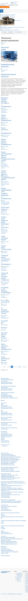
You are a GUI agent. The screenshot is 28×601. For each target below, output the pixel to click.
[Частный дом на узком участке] (5, 340)
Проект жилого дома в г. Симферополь (6, 142)
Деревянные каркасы (6, 540)
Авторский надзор (5, 495)
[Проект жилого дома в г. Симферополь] (5, 147)
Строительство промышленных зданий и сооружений (13, 520)
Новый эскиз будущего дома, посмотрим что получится (5, 222)
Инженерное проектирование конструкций (11, 457)
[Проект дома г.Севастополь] (5, 252)
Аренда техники (4, 553)
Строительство (4, 505)
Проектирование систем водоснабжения (10, 459)
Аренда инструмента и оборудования (9, 551)
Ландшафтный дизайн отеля (7, 479)
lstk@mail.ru (13, 3)
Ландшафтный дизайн (6, 473)
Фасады (3, 438)
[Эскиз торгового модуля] (5, 242)
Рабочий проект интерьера (7, 469)
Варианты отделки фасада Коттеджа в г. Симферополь (6, 102)
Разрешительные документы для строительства (12, 481)
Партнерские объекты (6, 436)
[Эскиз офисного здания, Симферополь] (5, 352)
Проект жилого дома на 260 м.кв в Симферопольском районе (8, 175)
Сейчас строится (5, 440)
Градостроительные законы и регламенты (11, 502)
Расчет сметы (4, 547)
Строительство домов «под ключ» (9, 506)
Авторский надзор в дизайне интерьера (10, 471)
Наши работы (4, 431)
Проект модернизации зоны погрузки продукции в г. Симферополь (6, 193)
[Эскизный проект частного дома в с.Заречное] (5, 283)
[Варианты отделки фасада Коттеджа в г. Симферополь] (5, 110)
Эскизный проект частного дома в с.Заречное (5, 276)
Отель (2, 514)
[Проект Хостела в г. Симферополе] (5, 135)
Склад (2, 523)
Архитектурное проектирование (8, 386)
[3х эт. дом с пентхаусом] (5, 304)
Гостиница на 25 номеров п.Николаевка (6, 290)
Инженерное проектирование (7, 392)
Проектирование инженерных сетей (9, 397)
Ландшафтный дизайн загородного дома (10, 477)
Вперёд (19, 366)
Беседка (4, 327)
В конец (24, 366)
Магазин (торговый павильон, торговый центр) (12, 516)
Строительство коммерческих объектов (10, 512)
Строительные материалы (7, 550)
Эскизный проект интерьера (7, 468)
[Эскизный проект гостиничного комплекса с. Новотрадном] (5, 268)
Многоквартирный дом (6, 510)
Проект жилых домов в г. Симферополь (6, 117)
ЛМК (2, 410)
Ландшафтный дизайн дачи (7, 476)
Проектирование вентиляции (8, 464)
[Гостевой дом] (4, 324)
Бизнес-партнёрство (5, 555)
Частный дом (4, 507)
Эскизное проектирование (7, 379)
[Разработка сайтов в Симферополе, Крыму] (16, 593)
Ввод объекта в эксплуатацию (8, 499)
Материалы (3, 546)
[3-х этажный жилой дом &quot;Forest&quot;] (5, 316)
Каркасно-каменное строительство (9, 427)
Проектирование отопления (7, 463)
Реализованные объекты (7, 533)
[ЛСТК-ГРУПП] (14, 2)
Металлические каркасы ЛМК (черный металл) (12, 538)
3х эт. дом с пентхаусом (5, 301)
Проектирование (5, 378)
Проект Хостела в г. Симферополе (6, 130)
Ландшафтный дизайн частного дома (9, 475)
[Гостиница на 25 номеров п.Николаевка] (5, 295)
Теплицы (3, 528)
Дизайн (2, 400)
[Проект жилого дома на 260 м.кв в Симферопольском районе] (5, 183)
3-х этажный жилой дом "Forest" (5, 310)
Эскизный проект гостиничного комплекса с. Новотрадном (6, 259)
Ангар (2, 521)
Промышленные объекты (8, 75)
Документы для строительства (19, 575)
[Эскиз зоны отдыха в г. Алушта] (5, 213)
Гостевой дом (4, 322)
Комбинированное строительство (9, 422)
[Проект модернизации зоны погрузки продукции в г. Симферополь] (5, 202)
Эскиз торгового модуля (4, 238)
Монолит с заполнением (6, 417)
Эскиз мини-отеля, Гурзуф (5, 358)
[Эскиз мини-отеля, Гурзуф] (5, 363)
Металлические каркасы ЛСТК (8, 537)
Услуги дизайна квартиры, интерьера (9, 467)
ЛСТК (2, 404)
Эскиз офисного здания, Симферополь (6, 346)
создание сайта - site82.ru (6, 593)
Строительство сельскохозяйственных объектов (12, 525)
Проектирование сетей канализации (9, 460)
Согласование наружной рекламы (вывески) (11, 501)
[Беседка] (3, 329)
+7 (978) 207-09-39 (4, 3)
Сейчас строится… (5, 532)
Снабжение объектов (6, 549)
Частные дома (5, 48)
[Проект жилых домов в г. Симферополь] (5, 123)
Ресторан (3, 515)
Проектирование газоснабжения (8, 462)
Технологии (3, 403)
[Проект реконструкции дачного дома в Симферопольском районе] (5, 165)
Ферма (2, 527)
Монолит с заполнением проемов (8, 541)
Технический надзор (5, 497)
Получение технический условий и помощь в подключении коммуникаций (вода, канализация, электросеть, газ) (12, 489)
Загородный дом (5, 508)
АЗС (2, 518)
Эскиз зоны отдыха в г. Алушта (5, 209)
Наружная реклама (5, 442)
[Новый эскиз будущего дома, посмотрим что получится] (5, 231)
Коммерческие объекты (7, 65)
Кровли (2, 439)
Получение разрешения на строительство (10, 494)
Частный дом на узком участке (4, 335)
